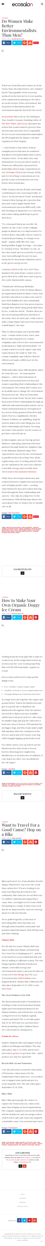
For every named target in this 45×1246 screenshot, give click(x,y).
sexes (12, 531)
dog (17, 783)
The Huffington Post (23, 531)
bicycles (29, 1142)
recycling (6, 531)
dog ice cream (33, 783)
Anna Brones (16, 838)
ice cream (11, 785)
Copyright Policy (22, 1206)
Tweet (19, 43)
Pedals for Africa (10, 1036)
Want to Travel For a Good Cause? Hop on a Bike (21, 829)
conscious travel (30, 1143)
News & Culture (33, 530)
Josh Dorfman (24, 978)
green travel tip (14, 1145)
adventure (10, 1142)
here (9, 988)
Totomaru (13, 1127)
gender (36, 527)
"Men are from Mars (13, 527)
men (39, 529)
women (35, 531)
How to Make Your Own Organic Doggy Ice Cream (21, 604)
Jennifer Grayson (30, 529)
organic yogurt (8, 786)
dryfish (11, 769)
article (14, 269)
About (23, 1194)
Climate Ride (8, 940)
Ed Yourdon (14, 513)
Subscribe (22, 1202)
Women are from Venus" (11, 532)
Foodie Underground (25, 1162)
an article (8, 116)
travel (37, 1145)
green (21, 529)
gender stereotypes (10, 529)
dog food (23, 783)
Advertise (22, 1198)
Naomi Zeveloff (18, 39)
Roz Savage (19, 974)
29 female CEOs (13, 172)
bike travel (10, 1143)
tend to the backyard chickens (22, 471)
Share (8, 43)
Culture (5, 18)
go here (16, 1053)
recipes (17, 786)
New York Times (21, 530)
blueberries (11, 783)
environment (27, 527)
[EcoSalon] (22, 4)
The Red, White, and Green (14, 123)
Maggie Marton (17, 613)
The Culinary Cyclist (29, 1157)
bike (34, 1142)
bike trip (18, 1143)
